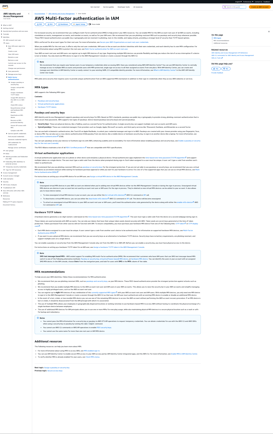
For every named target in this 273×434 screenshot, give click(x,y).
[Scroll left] (89, 7)
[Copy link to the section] (33, 87)
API (144, 195)
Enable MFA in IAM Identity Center (184, 354)
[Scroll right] (144, 7)
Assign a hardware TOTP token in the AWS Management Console (118, 247)
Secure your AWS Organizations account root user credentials (124, 42)
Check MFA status (92, 357)
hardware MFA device (139, 259)
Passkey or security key (90, 259)
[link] (82, 13)
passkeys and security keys (96, 281)
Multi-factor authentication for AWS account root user (106, 49)
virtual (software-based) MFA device (114, 259)
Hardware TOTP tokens (47, 107)
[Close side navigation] (28, 13)
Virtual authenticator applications (51, 104)
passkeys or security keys (92, 167)
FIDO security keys (104, 327)
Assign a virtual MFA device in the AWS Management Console (114, 176)
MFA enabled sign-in (92, 351)
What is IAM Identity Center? (165, 70)
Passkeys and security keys (48, 101)
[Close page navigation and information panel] (268, 31)
